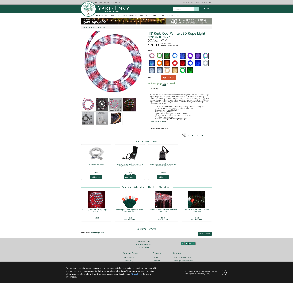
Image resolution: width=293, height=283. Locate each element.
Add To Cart (168, 77)
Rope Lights (101, 27)
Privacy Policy (128, 261)
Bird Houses (145, 15)
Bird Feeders (158, 15)
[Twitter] (193, 135)
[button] (139, 66)
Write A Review (204, 234)
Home (85, 27)
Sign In (193, 2)
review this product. (97, 232)
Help (197, 2)
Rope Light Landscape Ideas (183, 261)
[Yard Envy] (88, 9)
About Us (186, 2)
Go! (196, 9)
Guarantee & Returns (160, 128)
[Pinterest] (197, 135)
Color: (150, 50)
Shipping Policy (129, 257)
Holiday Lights (172, 15)
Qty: (149, 77)
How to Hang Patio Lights (182, 257)
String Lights (115, 15)
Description (156, 88)
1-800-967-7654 (206, 2)
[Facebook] (188, 135)
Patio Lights (101, 15)
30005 (164, 85)
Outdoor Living (130, 15)
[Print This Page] (202, 135)
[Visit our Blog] (193, 243)
